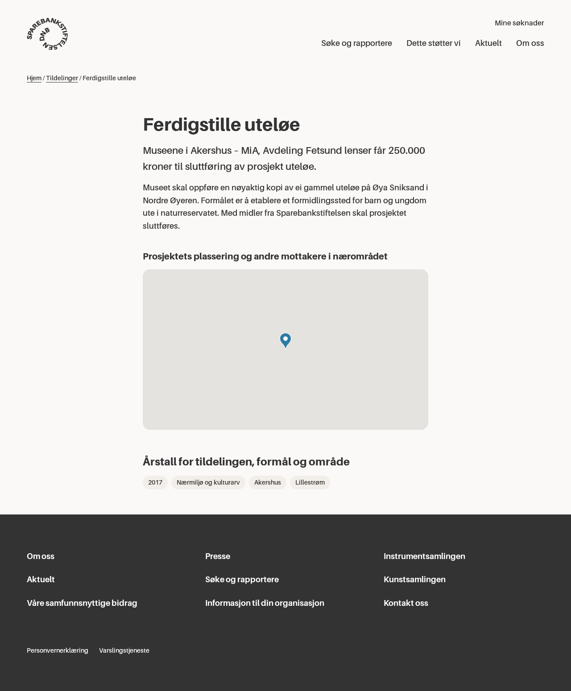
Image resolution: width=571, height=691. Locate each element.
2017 (155, 482)
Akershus (267, 482)
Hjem (34, 78)
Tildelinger (62, 78)
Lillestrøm (310, 482)
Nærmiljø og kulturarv (208, 482)
